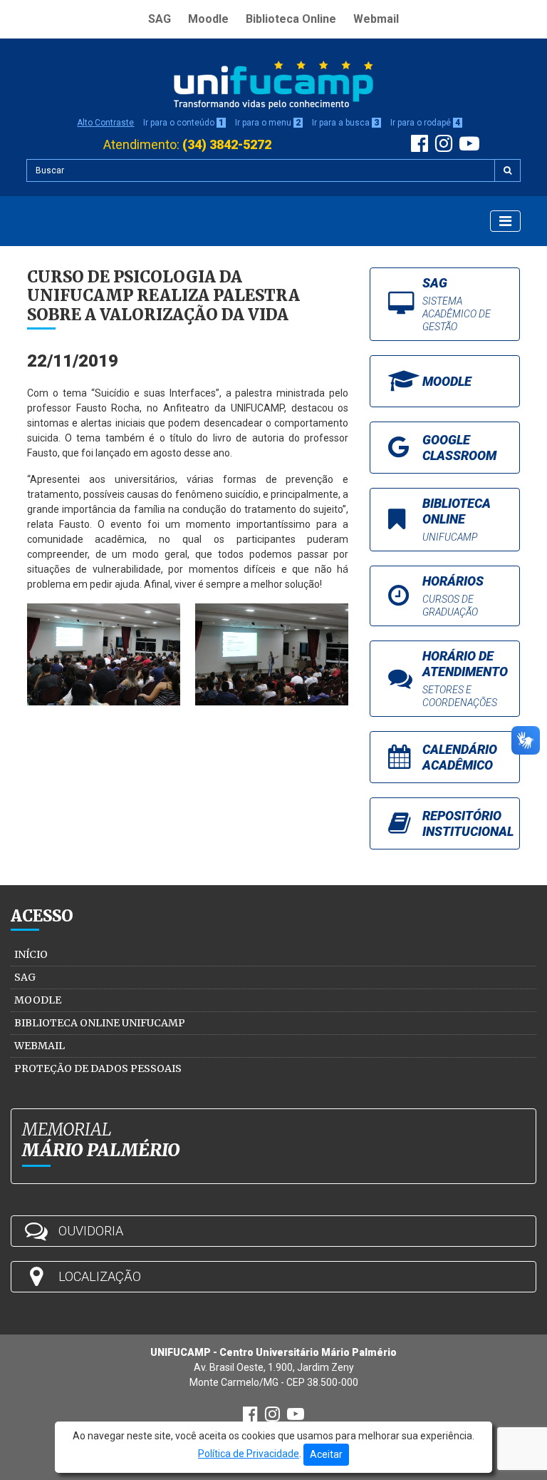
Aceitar (326, 1454)
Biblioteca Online (291, 19)
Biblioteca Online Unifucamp (99, 1022)
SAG (159, 19)
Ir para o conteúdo (183, 123)
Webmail (376, 19)
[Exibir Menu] (505, 221)
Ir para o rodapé (425, 123)
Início (31, 954)
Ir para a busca (345, 123)
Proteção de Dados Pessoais (98, 1068)
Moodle (208, 19)
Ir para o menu (268, 123)
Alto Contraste (105, 123)
